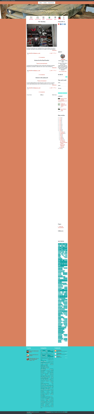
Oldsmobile (64, 312)
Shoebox (59, 321)
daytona (59, 334)
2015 (60, 121)
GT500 (59, 293)
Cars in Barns (62, 264)
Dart (65, 278)
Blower (59, 257)
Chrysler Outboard (61, 270)
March (61, 138)
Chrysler (59, 269)
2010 (60, 128)
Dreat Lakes (64, 284)
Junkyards (60, 301)
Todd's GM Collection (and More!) (63, 105)
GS (47, 385)
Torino (65, 324)
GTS (62, 293)
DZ (58, 278)
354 (58, 253)
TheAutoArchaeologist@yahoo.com (6, 0)
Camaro (59, 258)
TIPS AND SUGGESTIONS (61, 227)
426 (58, 255)
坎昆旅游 (65, 412)
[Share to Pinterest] (54, 53)
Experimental (43, 381)
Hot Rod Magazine (61, 298)
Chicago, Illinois (13, 0)
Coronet (64, 272)
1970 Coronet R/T (60, 251)
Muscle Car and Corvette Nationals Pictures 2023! (62, 99)
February (62, 139)
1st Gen (59, 252)
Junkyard (63, 299)
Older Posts (54, 94)
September (62, 133)
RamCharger (60, 316)
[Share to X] (51, 53)
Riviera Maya (60, 412)
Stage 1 (59, 322)
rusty (59, 340)
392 (61, 253)
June (61, 134)
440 (65, 255)
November (62, 132)
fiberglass (59, 335)
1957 (41, 352)
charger (60, 333)
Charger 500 (60, 266)
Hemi (65, 294)
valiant (59, 342)
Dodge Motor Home (61, 283)
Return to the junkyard (42, 77)
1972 (65, 251)
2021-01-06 (66, 352)
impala (65, 335)
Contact (45, 2)
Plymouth (60, 314)
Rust (59, 318)
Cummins (59, 275)
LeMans (59, 302)
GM (45, 385)
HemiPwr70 (63, 59)
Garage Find (60, 294)
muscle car (60, 338)
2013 (60, 124)
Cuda (64, 274)
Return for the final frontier (41, 60)
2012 (60, 125)
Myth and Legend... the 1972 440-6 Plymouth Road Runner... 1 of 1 (34, 359)
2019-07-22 (66, 355)
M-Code (59, 303)
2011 (60, 126)
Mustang (59, 312)
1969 (65, 245)
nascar (65, 338)
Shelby (65, 320)
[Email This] (50, 53)
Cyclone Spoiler (61, 276)
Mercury (59, 304)
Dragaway (59, 284)
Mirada (65, 304)
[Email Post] (27, 54)
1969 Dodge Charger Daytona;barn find (62, 250)
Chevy (65, 268)
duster (65, 334)
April (61, 137)
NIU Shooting (41, 21)
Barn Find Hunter (50, 361)
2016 (60, 120)
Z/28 (41, 407)
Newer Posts (29, 94)
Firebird (59, 288)
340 (65, 252)
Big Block (65, 256)
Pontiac (52, 399)
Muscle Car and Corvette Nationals (62, 311)
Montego (59, 307)
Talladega (59, 324)
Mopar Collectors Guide (62, 308)
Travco (49, 406)
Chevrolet (59, 268)
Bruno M (58, 356)
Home (41, 2)
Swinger (64, 323)
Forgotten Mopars (62, 289)
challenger (60, 331)
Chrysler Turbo (60, 271)
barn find (61, 327)
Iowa (59, 299)
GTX (65, 293)
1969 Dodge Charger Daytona (62, 248)
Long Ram (64, 302)
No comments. (42, 57)
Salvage (64, 318)
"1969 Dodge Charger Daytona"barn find (62, 244)
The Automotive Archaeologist (47, 9)
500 (58, 256)
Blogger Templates (54, 412)
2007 (60, 148)
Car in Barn (62, 260)
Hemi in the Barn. (62, 295)
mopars (59, 337)
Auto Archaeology (50, 359)
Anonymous (59, 350)
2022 (60, 119)
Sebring (59, 320)
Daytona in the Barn (62, 279)
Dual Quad (60, 285)
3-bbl (62, 252)
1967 (47, 352)
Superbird (60, 323)
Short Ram (64, 321)
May (61, 135)
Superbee (65, 322)
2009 (60, 129)
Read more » (54, 50)
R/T (59, 315)
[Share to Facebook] (53, 53)
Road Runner (60, 317)
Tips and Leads (51, 2)
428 (62, 255)
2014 (60, 122)
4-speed (47, 358)
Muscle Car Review (61, 309)
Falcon (47, 381)
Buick (65, 257)
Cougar (59, 274)
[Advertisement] (62, 38)
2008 (60, 130)
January (61, 147)
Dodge (59, 282)
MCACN (65, 303)
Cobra (59, 272)
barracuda (60, 330)
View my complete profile (62, 71)
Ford (65, 288)
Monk (52, 391)
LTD (65, 301)
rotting (65, 339)
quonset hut (60, 339)
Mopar (65, 307)
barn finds (60, 329)
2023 (60, 117)
